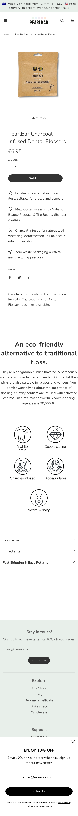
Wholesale (39, 712)
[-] (9, 167)
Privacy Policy (64, 802)
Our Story (39, 688)
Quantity (13, 160)
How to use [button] (11, 540)
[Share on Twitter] (19, 277)
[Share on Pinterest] (29, 277)
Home (6, 34)
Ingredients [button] (11, 551)
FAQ (39, 694)
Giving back (39, 706)
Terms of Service (38, 806)
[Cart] (72, 20)
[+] (22, 167)
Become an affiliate (39, 700)
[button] (33, 118)
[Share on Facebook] (9, 277)
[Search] (62, 20)
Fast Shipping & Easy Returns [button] (25, 562)
